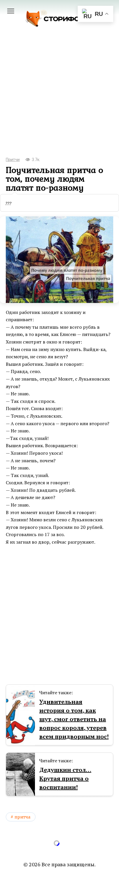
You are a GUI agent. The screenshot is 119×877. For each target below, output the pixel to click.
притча (22, 817)
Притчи (13, 159)
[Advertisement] (59, 100)
